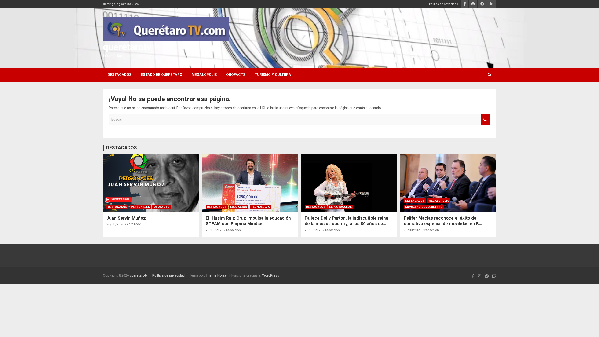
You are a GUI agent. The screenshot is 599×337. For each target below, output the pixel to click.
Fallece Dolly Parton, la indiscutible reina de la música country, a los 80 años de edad (346, 223)
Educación (238, 207)
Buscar (485, 119)
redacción (233, 230)
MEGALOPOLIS (204, 75)
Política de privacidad (443, 4)
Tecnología (260, 207)
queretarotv (127, 47)
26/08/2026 (115, 224)
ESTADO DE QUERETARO (161, 75)
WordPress (270, 275)
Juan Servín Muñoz (126, 218)
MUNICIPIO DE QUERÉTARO (423, 207)
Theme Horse (216, 275)
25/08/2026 (313, 230)
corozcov (134, 224)
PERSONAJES (140, 207)
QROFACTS (235, 75)
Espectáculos (340, 207)
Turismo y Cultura (273, 75)
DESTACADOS (119, 75)
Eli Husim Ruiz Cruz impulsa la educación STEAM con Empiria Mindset (248, 221)
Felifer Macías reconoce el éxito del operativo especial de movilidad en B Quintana (441, 223)
